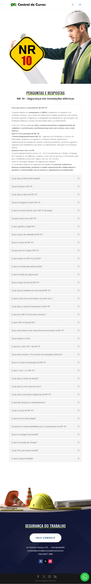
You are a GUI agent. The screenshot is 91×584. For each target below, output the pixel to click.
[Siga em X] (45, 561)
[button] (45, 151)
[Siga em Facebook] (41, 561)
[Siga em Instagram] (50, 561)
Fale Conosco (45, 537)
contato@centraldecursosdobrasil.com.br (45, 550)
